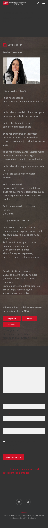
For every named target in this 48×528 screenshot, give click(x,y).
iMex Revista (10, 18)
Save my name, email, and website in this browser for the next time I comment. (23, 445)
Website (7, 426)
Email (6, 414)
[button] (43, 3)
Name (7, 401)
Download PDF (15, 44)
